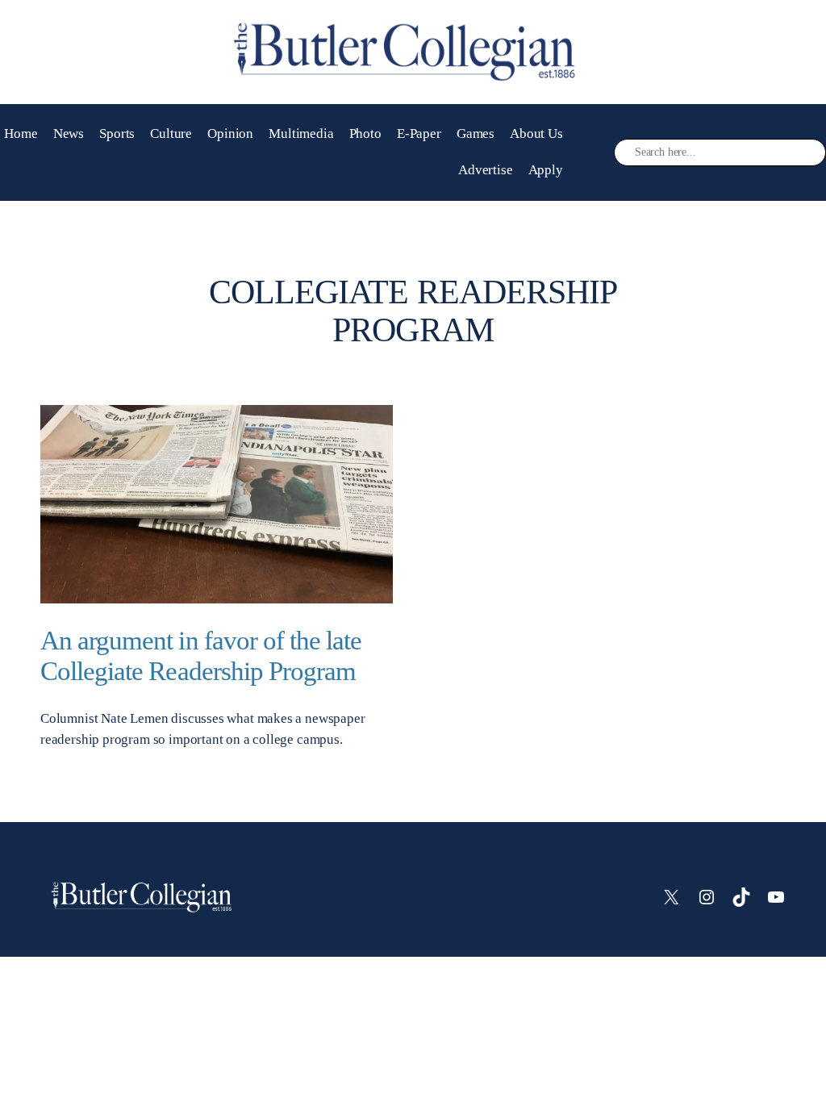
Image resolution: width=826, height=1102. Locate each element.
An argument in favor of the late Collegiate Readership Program (200, 655)
